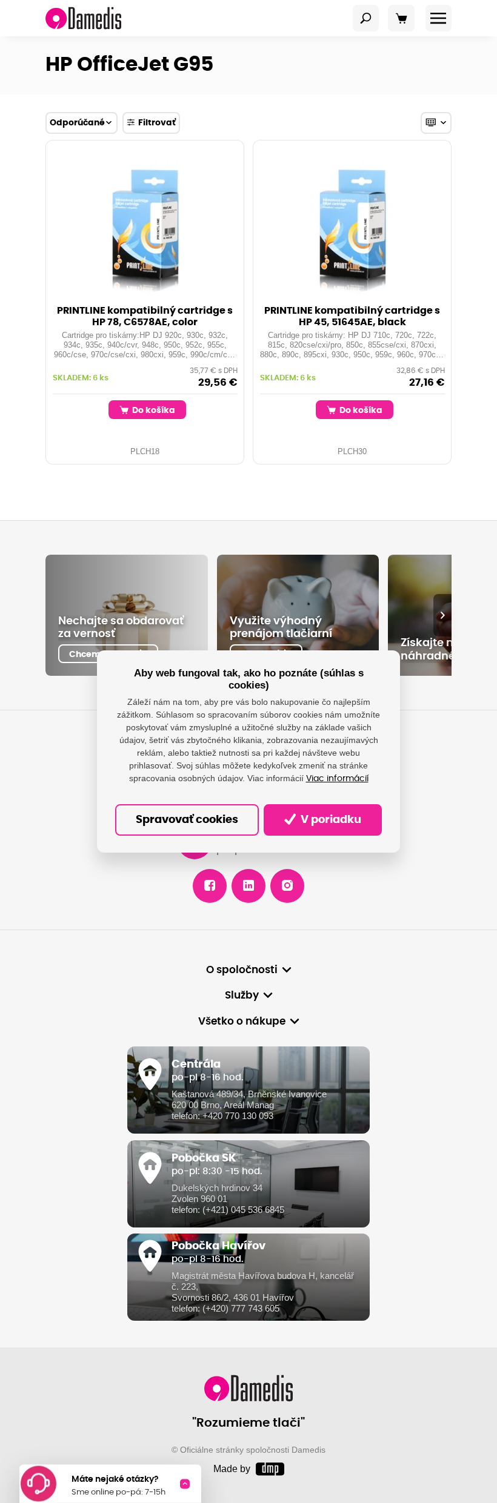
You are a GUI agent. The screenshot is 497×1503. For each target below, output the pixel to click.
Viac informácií (337, 779)
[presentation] (442, 615)
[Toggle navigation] (366, 18)
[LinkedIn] (248, 886)
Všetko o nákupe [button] (241, 1021)
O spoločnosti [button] (242, 970)
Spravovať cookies (187, 819)
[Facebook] (210, 886)
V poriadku (329, 819)
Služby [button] (242, 995)
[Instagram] (287, 886)
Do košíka (152, 410)
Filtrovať (157, 122)
